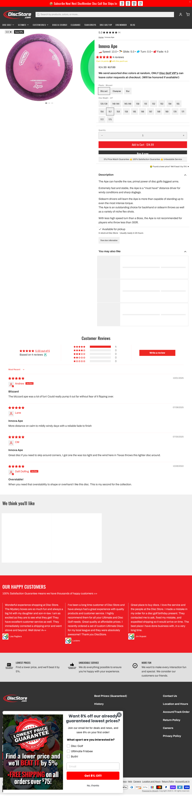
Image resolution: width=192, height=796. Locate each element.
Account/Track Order (176, 711)
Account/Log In (182, 781)
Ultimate (22, 24)
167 (150, 111)
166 (142, 111)
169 (166, 111)
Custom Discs (39, 24)
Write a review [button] (157, 353)
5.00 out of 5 (42, 350)
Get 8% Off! (93, 776)
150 (137, 103)
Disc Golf (6, 24)
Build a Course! (59, 24)
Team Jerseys (90, 24)
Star (128, 91)
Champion (117, 91)
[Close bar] (190, 2)
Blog (132, 24)
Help (130, 781)
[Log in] (179, 14)
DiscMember (121, 24)
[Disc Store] (17, 14)
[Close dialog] (119, 714)
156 (102, 111)
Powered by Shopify (150, 791)
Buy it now (143, 153)
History (99, 703)
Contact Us (170, 695)
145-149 (127, 103)
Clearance (75, 24)
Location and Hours (175, 703)
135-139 (103, 103)
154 (169, 103)
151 (145, 103)
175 (110, 119)
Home (101, 37)
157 (110, 111)
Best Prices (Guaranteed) (110, 695)
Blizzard (104, 91)
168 (158, 111)
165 (134, 111)
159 (126, 111)
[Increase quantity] (183, 135)
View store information (109, 240)
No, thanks (93, 785)
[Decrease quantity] (102, 135)
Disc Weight (106, 98)
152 (153, 103)
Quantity (102, 130)
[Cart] (187, 14)
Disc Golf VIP (106, 24)
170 (175, 111)
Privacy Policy (172, 735)
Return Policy (171, 720)
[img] (16, 378)
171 (183, 111)
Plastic (105, 85)
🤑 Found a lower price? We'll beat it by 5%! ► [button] (169, 167)
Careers (168, 727)
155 (178, 103)
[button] (104, 57)
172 (102, 119)
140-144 (115, 103)
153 (161, 103)
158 (118, 111)
